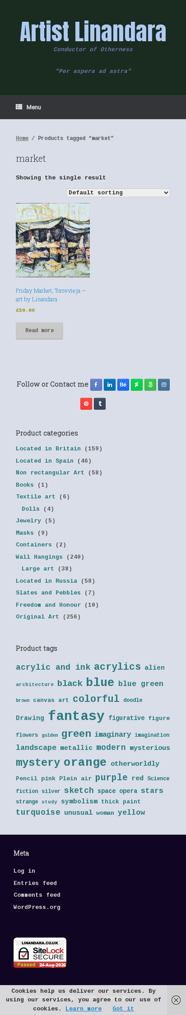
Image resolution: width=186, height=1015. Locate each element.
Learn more (83, 1008)
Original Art (37, 617)
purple (111, 778)
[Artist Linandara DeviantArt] (137, 385)
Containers (34, 544)
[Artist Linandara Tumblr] (100, 404)
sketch (79, 790)
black (69, 684)
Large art (38, 569)
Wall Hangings (39, 557)
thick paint (121, 801)
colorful (96, 699)
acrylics (117, 667)
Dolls (31, 509)
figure (159, 718)
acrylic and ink (53, 667)
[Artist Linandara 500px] (150, 385)
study (49, 802)
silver (51, 791)
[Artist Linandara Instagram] (164, 385)
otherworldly (135, 764)
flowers (27, 735)
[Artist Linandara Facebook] (96, 385)
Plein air (75, 778)
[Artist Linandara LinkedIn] (110, 385)
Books (25, 485)
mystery (38, 763)
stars (152, 791)
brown (22, 700)
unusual (78, 813)
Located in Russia (46, 581)
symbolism (79, 801)
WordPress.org (37, 907)
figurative (126, 718)
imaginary (112, 735)
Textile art (36, 496)
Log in (24, 871)
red (137, 779)
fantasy (76, 716)
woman (105, 813)
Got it (123, 1008)
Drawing (30, 718)
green (76, 734)
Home (22, 138)
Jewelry (28, 520)
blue (100, 683)
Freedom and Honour (48, 605)
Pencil (26, 778)
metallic (76, 748)
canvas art (51, 700)
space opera (117, 791)
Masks (25, 533)
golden (50, 735)
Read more (39, 331)
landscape (36, 748)
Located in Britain (48, 448)
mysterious (150, 748)
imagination (152, 735)
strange (27, 802)
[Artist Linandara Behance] (123, 385)
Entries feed (35, 883)
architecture (35, 684)
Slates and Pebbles (48, 593)
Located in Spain (45, 461)
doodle (132, 700)
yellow (131, 812)
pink (48, 778)
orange (85, 762)
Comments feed (37, 895)
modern (111, 747)
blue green (140, 684)
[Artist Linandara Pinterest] (86, 404)
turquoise (38, 812)
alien (154, 668)
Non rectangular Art (50, 472)
